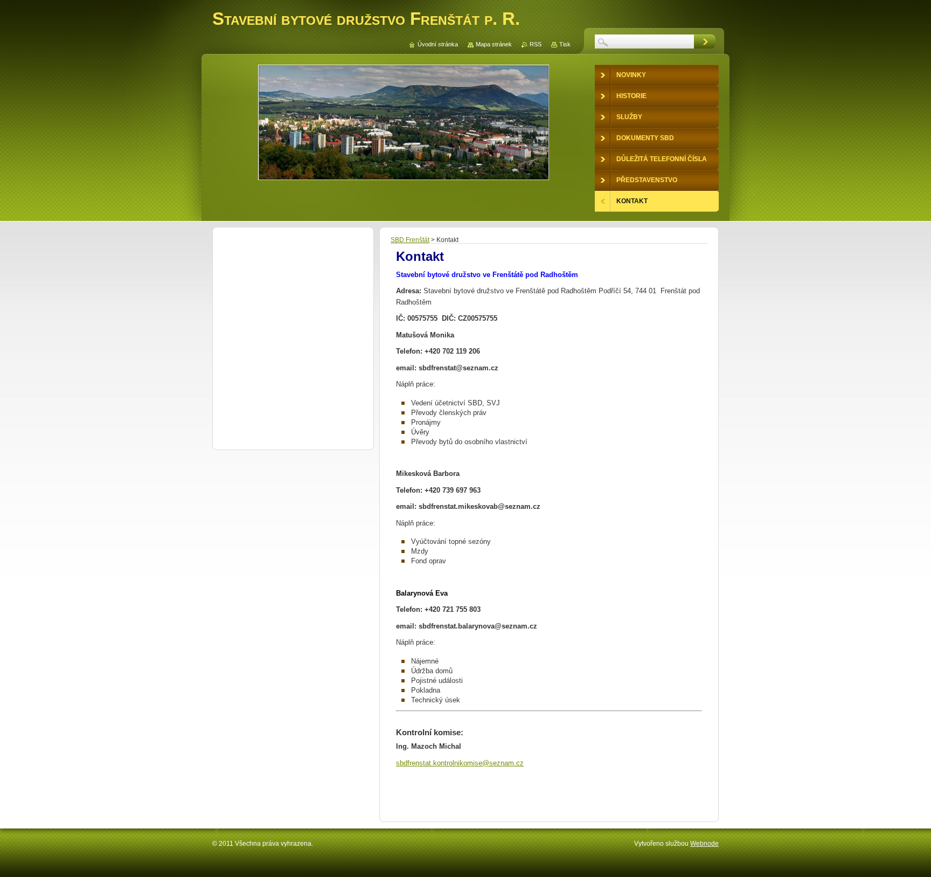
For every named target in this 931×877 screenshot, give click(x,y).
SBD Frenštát (410, 240)
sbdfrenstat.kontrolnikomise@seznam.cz (460, 763)
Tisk (565, 44)
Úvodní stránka (438, 44)
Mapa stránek (494, 44)
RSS (535, 44)
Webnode (704, 843)
